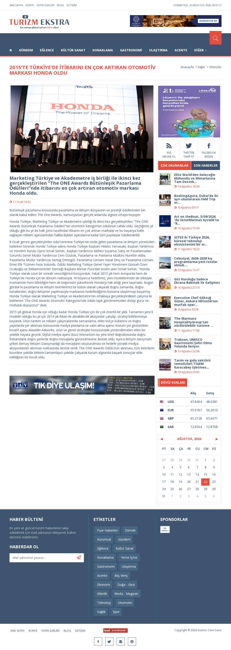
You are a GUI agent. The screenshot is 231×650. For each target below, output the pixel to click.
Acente (181, 50)
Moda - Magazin (126, 593)
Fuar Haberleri (107, 530)
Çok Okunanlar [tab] (174, 165)
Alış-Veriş (121, 575)
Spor (116, 612)
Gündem (26, 50)
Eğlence (47, 50)
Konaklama (102, 50)
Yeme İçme (129, 557)
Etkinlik (102, 593)
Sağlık (101, 612)
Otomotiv (215, 67)
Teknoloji (104, 602)
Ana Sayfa (16, 5)
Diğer (199, 50)
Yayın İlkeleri (45, 5)
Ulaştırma (158, 50)
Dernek (130, 530)
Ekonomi (103, 584)
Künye (30, 5)
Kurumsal (104, 539)
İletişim (72, 5)
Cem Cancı (215, 630)
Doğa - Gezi (126, 584)
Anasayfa (187, 67)
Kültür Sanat (73, 50)
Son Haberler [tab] (205, 165)
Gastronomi (131, 50)
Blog (60, 5)
